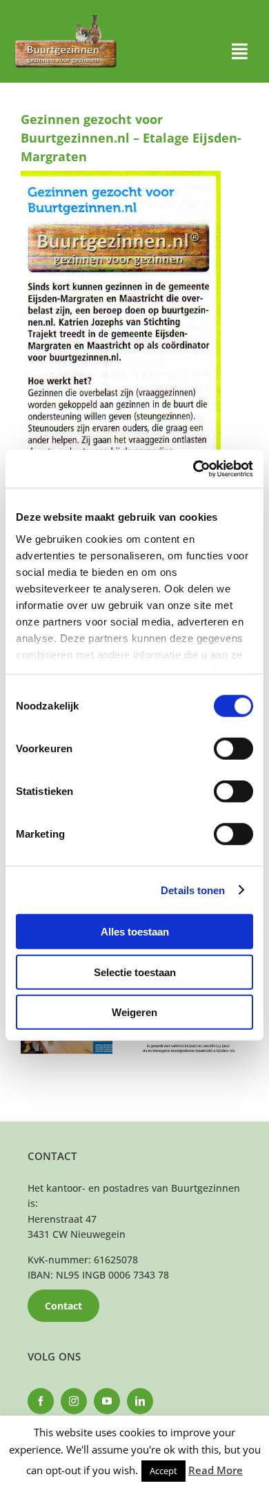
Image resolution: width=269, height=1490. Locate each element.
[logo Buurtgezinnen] (65, 18)
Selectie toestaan (135, 971)
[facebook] (41, 1401)
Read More (215, 1470)
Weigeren (134, 1012)
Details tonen (193, 890)
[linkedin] (140, 1401)
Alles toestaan (135, 932)
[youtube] (107, 1401)
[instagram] (74, 1401)
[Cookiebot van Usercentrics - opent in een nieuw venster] (193, 468)
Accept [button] (163, 1471)
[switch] (233, 749)
